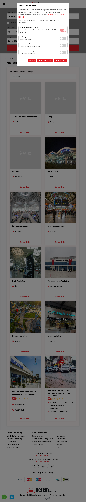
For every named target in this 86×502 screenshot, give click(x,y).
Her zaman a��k (63, 30)
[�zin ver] (63, 38)
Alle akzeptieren (60, 60)
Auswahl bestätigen (45, 60)
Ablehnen (32, 60)
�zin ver (63, 38)
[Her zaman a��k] (63, 30)
